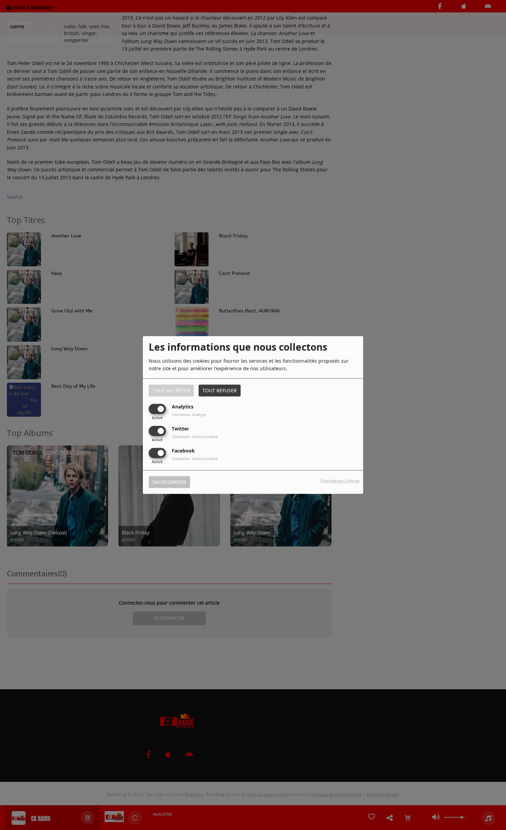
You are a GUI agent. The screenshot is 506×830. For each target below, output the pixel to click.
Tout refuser (219, 390)
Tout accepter (171, 390)
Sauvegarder (169, 482)
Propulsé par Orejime (339, 480)
